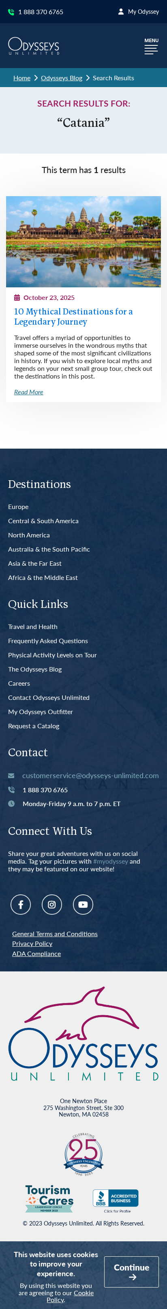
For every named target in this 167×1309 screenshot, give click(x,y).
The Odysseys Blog (35, 669)
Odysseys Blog (61, 77)
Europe (18, 507)
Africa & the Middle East (43, 577)
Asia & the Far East (35, 563)
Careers (19, 683)
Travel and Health (33, 626)
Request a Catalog (33, 726)
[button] (151, 45)
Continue (131, 1267)
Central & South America (43, 521)
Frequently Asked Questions (48, 641)
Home (21, 77)
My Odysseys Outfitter (40, 712)
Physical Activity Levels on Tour (52, 655)
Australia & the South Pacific (49, 549)
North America (29, 535)
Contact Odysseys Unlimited (49, 697)
